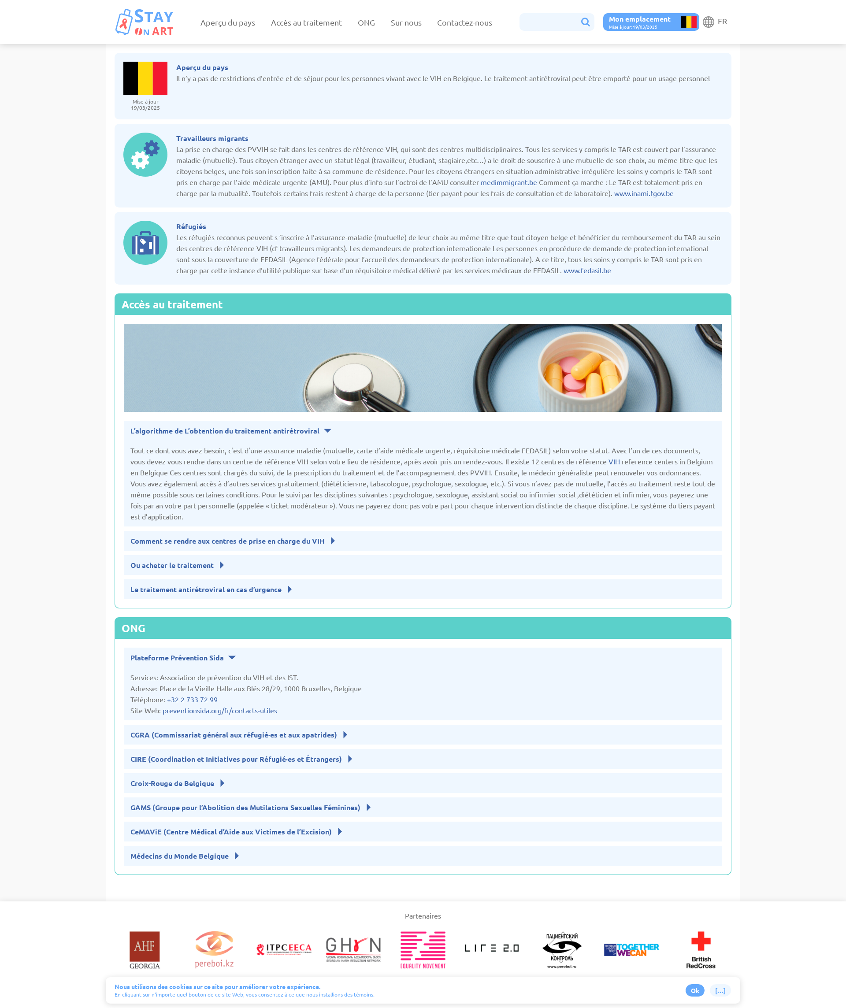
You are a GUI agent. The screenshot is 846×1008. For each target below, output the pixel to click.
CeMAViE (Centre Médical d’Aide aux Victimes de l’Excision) (231, 831)
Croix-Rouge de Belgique (172, 783)
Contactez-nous (464, 22)
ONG (366, 22)
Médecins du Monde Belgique (179, 855)
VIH (614, 461)
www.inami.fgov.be (644, 193)
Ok (695, 990)
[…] (720, 990)
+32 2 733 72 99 (192, 699)
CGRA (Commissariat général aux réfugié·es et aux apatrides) (233, 734)
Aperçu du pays (227, 22)
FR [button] (721, 21)
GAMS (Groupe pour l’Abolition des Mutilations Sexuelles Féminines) (245, 807)
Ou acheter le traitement (172, 565)
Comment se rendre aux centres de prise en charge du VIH (227, 540)
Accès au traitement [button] (306, 22)
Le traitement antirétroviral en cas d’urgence (206, 589)
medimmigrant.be (509, 182)
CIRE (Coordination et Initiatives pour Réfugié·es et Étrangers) (236, 758)
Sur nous (406, 22)
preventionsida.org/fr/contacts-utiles (220, 710)
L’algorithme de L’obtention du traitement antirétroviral (224, 430)
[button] (556, 22)
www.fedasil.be (587, 270)
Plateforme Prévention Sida (177, 657)
